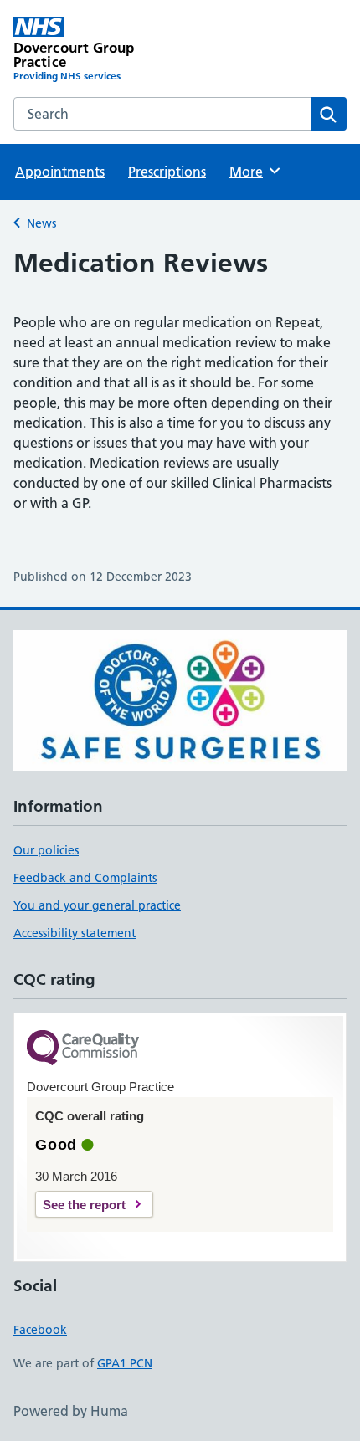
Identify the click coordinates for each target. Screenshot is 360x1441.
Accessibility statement (74, 933)
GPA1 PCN (124, 1363)
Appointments (60, 171)
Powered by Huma (70, 1411)
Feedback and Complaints (85, 877)
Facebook (40, 1329)
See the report (84, 1204)
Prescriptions (167, 171)
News (41, 223)
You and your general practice (97, 905)
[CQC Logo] (83, 1049)
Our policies (46, 850)
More (253, 171)
